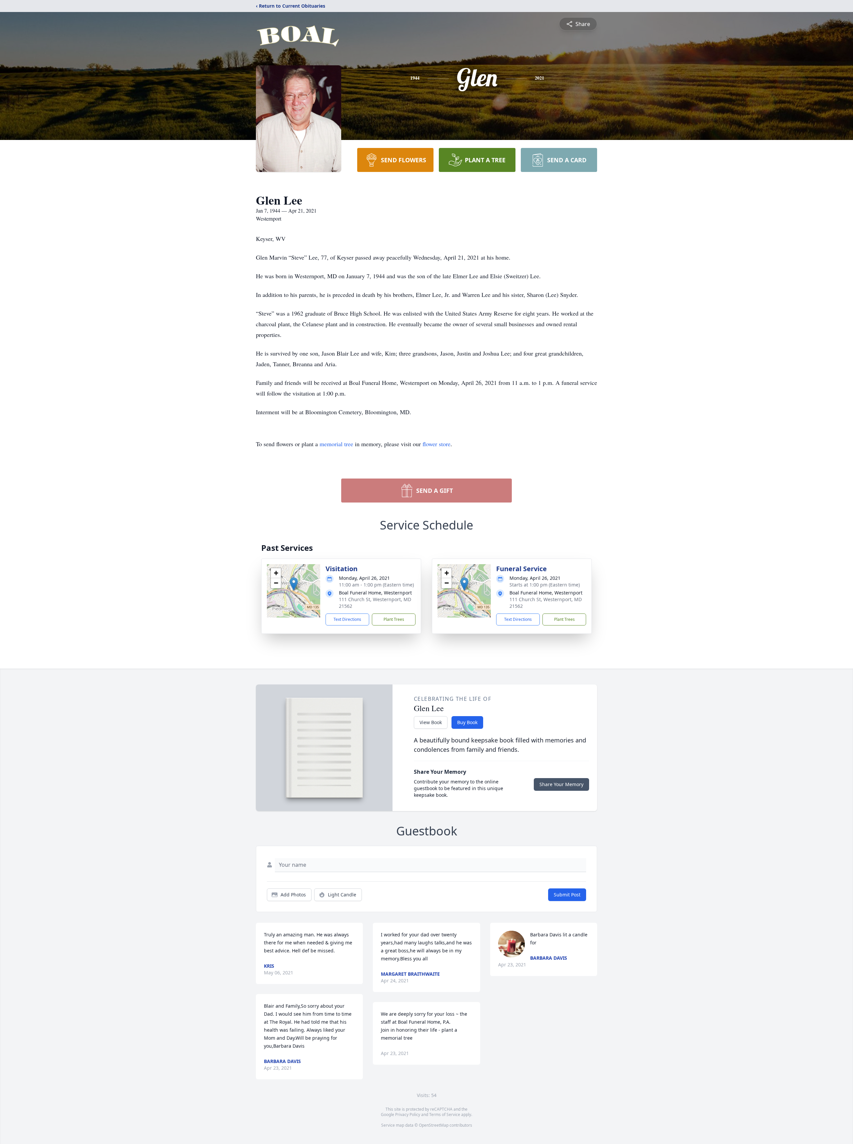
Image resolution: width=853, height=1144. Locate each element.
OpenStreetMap (433, 1125)
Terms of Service (444, 1114)
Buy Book (467, 722)
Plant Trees (394, 619)
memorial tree (336, 444)
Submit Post (567, 894)
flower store (436, 444)
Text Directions (347, 619)
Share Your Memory (561, 784)
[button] (294, 584)
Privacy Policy (407, 1114)
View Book (431, 722)
